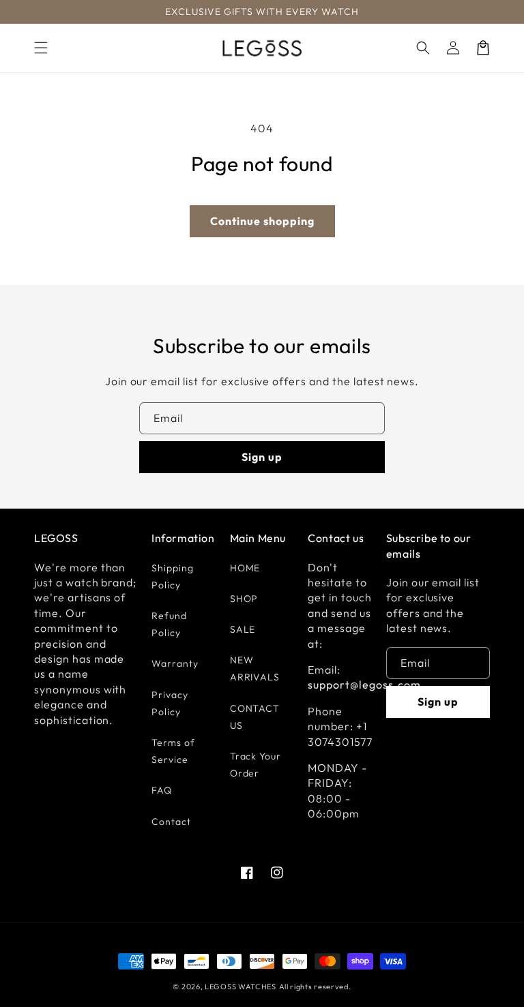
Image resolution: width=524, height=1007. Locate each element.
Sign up (262, 457)
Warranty (175, 663)
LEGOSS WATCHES (240, 986)
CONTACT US (255, 717)
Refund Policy (169, 624)
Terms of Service (173, 751)
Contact (171, 821)
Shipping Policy (172, 576)
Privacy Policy (169, 703)
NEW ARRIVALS (255, 668)
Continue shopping (262, 221)
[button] (41, 48)
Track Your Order (256, 764)
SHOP (244, 598)
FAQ (161, 790)
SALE (243, 629)
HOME (245, 568)
